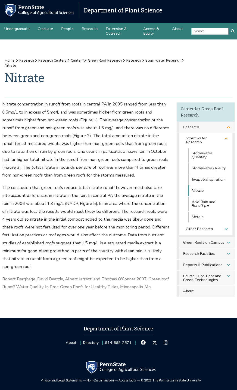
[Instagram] (166, 342)
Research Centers (52, 60)
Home (10, 60)
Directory (91, 342)
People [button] (67, 28)
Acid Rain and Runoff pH (203, 203)
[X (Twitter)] (154, 342)
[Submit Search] (232, 31)
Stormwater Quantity (202, 155)
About (188, 291)
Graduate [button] (45, 28)
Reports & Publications (202, 264)
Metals (197, 216)
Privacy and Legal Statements (61, 380)
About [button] (177, 28)
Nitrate (198, 190)
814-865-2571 (118, 344)
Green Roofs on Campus (203, 242)
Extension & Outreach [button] (116, 31)
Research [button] (90, 28)
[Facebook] (143, 342)
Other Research (199, 228)
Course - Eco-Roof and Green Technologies (202, 277)
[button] (228, 127)
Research (26, 60)
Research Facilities (199, 253)
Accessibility (127, 380)
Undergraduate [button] (17, 28)
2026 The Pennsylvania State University (171, 380)
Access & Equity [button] (151, 31)
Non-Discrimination (100, 380)
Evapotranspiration (208, 179)
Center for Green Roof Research (96, 60)
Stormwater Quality (209, 168)
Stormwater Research (163, 60)
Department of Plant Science (123, 10)
